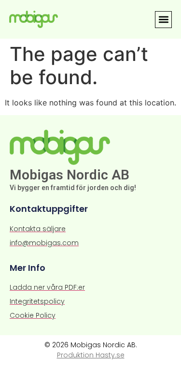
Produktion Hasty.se (91, 355)
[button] (163, 19)
